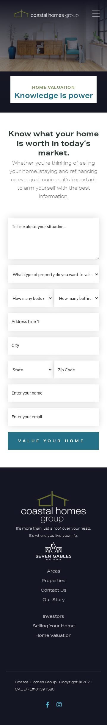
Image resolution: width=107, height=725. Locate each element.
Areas (53, 571)
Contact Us (54, 590)
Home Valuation (53, 635)
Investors (53, 616)
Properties (53, 580)
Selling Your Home (54, 626)
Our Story (54, 599)
